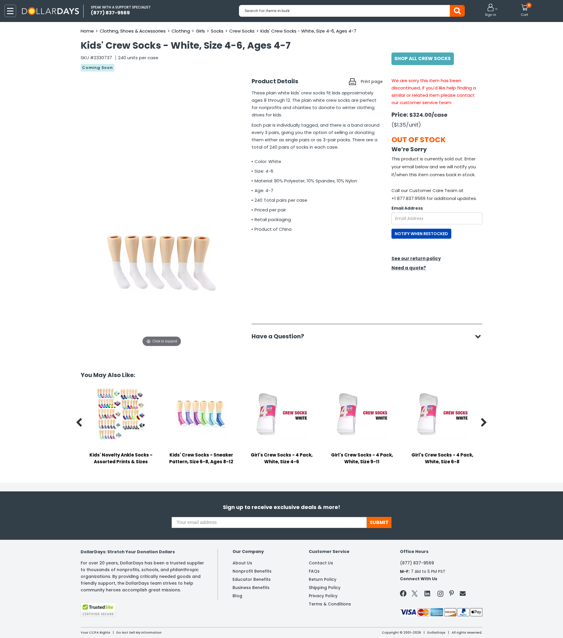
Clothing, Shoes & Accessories (133, 31)
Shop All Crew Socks (422, 58)
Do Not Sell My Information (139, 632)
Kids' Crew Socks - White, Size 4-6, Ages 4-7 (308, 31)
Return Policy (322, 579)
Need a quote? (408, 268)
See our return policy (416, 258)
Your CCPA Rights (95, 632)
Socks (217, 31)
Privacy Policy (323, 596)
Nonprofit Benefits (252, 571)
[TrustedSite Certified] (98, 609)
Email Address (407, 208)
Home (87, 31)
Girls (200, 31)
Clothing (181, 31)
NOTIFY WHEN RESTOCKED (421, 234)
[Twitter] (415, 595)
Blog (237, 596)
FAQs (314, 571)
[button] (490, 10)
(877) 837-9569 (417, 563)
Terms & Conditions (330, 604)
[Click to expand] (162, 289)
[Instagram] (440, 595)
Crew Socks (242, 31)
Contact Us (321, 563)
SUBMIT (379, 522)
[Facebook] (404, 594)
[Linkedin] (427, 593)
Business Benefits (251, 588)
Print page (372, 81)
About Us (242, 563)
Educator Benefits (252, 579)
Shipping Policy (324, 588)
